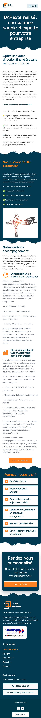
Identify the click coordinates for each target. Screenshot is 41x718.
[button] (20, 481)
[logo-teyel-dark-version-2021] (8, 4)
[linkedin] (22, 708)
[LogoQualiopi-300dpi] (15, 627)
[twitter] (18, 708)
